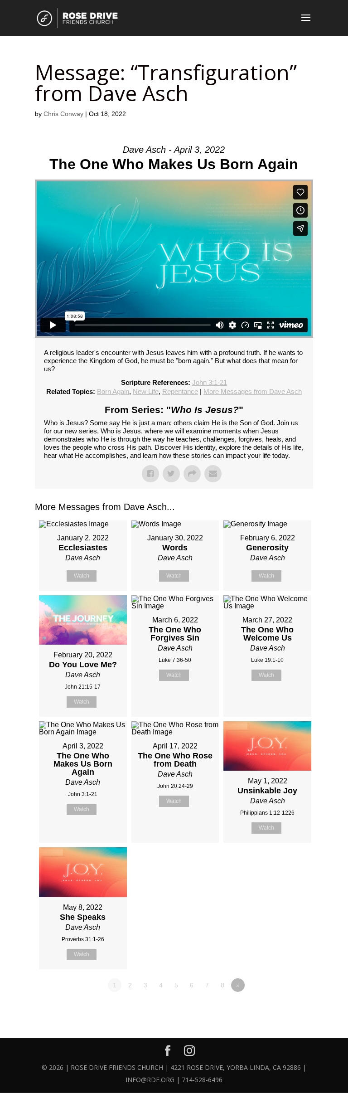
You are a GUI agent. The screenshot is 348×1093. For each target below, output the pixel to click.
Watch (81, 576)
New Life (146, 391)
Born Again (113, 391)
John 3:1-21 (209, 382)
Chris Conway (63, 113)
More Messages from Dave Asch (252, 391)
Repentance (180, 391)
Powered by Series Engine (279, 1010)
